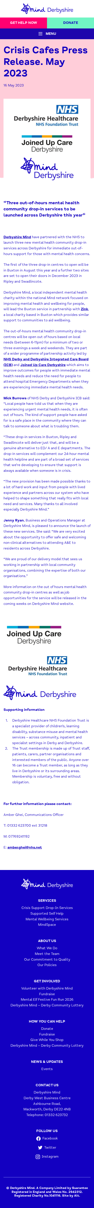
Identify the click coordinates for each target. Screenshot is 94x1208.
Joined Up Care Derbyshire (43, 365)
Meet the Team (47, 954)
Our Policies (47, 965)
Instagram (50, 1156)
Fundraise (47, 994)
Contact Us (47, 1085)
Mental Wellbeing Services (47, 919)
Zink (84, 309)
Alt (76, 1195)
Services (47, 900)
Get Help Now (23, 23)
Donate (70, 23)
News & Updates (47, 1062)
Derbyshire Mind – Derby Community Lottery (47, 1005)
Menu (51, 34)
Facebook (50, 1138)
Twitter (50, 1147)
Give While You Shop (47, 1040)
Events (47, 1069)
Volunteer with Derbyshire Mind (47, 988)
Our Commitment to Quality (47, 959)
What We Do (47, 948)
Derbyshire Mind (17, 237)
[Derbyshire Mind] (47, 9)
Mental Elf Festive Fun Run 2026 (47, 999)
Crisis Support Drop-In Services (47, 908)
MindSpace (47, 925)
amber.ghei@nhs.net (24, 847)
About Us (47, 941)
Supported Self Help (47, 913)
